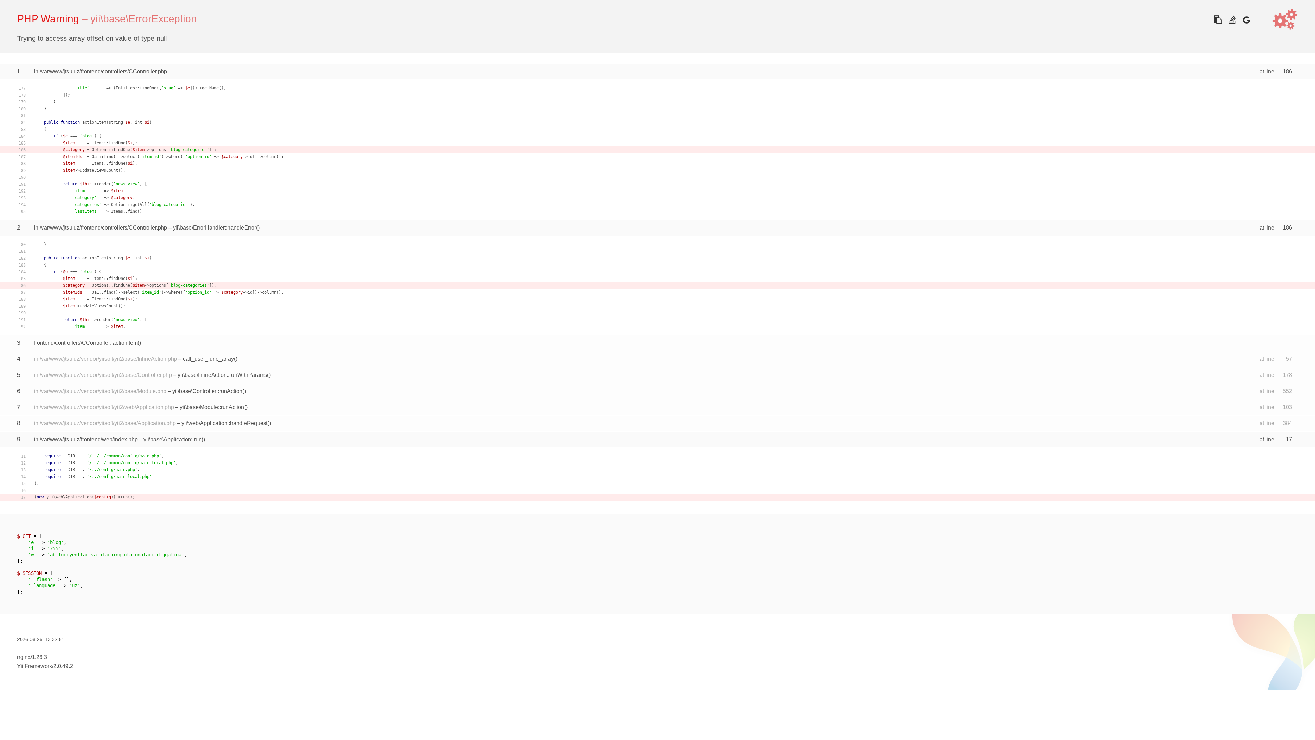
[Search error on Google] (1246, 20)
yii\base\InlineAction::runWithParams (222, 375)
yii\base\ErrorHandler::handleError (214, 228)
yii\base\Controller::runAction (207, 391)
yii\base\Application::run (172, 439)
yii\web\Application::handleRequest (224, 423)
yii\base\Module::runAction (212, 407)
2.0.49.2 (63, 666)
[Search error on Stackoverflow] (1232, 20)
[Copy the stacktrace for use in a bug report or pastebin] (1218, 20)
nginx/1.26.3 (32, 657)
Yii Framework (34, 666)
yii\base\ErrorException (143, 18)
